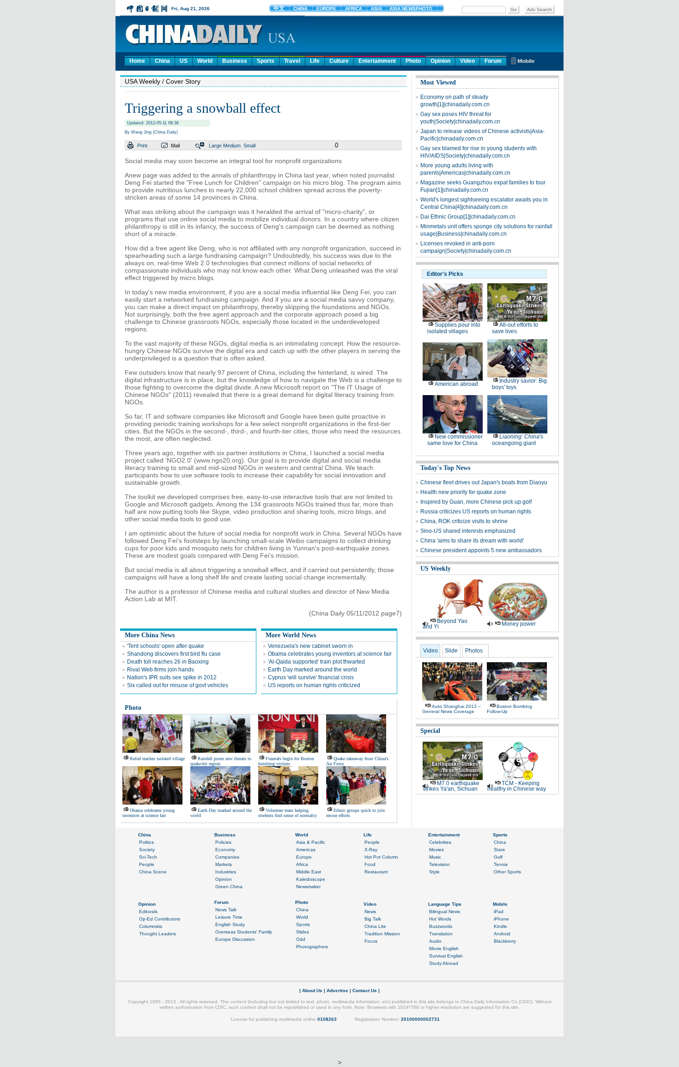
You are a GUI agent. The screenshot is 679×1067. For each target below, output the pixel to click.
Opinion (440, 61)
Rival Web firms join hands (160, 669)
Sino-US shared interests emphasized (467, 531)
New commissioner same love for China (455, 439)
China (162, 61)
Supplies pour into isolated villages (453, 328)
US (184, 61)
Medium (232, 145)
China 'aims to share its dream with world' (472, 540)
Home (137, 61)
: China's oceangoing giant (517, 439)
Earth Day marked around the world (312, 669)
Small (249, 145)
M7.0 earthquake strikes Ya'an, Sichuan (451, 786)
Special (430, 730)
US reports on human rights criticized (314, 685)
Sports (265, 61)
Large (215, 145)
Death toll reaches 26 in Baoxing (168, 661)
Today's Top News (445, 467)
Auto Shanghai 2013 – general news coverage (451, 709)
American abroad (456, 384)
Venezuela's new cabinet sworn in (310, 646)
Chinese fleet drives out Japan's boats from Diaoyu (483, 482)
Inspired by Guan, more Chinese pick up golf (476, 502)
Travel (292, 61)
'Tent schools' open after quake (165, 646)
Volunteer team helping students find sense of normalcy (287, 813)
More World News (291, 635)
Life (315, 61)
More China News (150, 635)
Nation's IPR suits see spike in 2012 (172, 677)
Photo (413, 61)
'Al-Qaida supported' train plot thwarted (316, 661)
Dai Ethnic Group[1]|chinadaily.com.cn (467, 216)
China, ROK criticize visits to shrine (464, 521)
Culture (339, 61)
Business (234, 61)
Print (142, 145)
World (204, 61)
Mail (175, 145)
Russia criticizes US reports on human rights (475, 511)
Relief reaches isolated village (157, 758)
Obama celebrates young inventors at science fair (330, 654)
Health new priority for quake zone (463, 492)
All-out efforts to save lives (515, 328)
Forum (493, 61)
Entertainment (377, 61)
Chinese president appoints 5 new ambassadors (481, 550)
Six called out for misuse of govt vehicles (177, 685)
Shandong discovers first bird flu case (174, 654)
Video (467, 61)
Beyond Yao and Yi (445, 624)
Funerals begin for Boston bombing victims (286, 761)
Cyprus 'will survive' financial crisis (311, 677)
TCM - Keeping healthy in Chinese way (516, 786)
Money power (519, 624)
